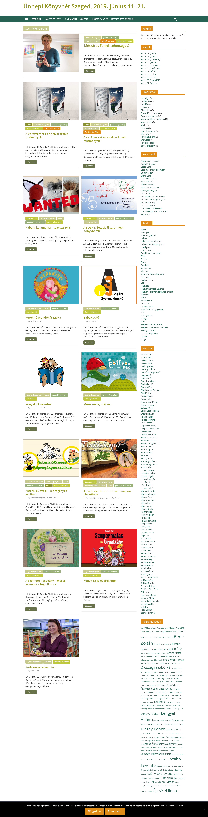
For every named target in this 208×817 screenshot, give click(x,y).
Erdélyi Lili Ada (147, 413)
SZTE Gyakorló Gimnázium (153, 196)
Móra (48, 485)
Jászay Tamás (148, 699)
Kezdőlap (36, 19)
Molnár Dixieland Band (166, 734)
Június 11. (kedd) (148, 53)
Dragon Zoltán (177, 668)
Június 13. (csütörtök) (35, 222)
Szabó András (154, 760)
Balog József (177, 631)
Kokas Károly (159, 705)
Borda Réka (146, 399)
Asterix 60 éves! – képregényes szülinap (46, 492)
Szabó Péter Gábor (149, 577)
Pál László (145, 517)
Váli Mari (161, 786)
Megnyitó (145, 134)
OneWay (145, 303)
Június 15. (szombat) (35, 485)
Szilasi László (170, 770)
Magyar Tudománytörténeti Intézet (157, 291)
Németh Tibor (147, 514)
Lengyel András (148, 479)
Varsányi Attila (147, 598)
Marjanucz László (177, 724)
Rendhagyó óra (148, 137)
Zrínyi (143, 339)
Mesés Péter (146, 497)
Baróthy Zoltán (148, 369)
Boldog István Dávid (158, 653)
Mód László (146, 506)
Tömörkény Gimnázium (151, 208)
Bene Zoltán (146, 378)
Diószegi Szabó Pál (156, 667)
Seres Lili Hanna (148, 556)
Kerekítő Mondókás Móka (43, 317)
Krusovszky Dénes (149, 464)
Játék (60, 218)
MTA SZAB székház (150, 187)
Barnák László (146, 637)
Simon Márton (147, 565)
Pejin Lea (145, 535)
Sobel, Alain (146, 568)
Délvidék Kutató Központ (152, 244)
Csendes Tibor (147, 405)
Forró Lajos (169, 679)
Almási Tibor (146, 354)
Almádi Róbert (170, 628)
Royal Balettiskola (152, 751)
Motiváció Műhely (152, 737)
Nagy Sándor (167, 737)
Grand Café (146, 175)
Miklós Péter (146, 503)
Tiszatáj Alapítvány (149, 333)
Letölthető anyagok (122, 19)
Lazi (142, 282)
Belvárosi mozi (157, 637)
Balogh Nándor (165, 632)
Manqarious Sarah (38, 408)
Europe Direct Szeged (157, 675)
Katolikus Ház (32, 312)
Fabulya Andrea (171, 675)
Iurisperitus (146, 268)
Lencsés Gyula (147, 476)
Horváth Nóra (147, 446)
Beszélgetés (146, 98)
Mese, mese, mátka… (97, 404)
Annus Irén (145, 632)
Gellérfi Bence (147, 431)
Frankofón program (35, 481)
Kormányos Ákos (148, 461)
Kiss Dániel (160, 701)
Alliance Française (38, 498)
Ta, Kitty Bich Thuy (52, 128)
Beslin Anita (153, 649)
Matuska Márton (148, 494)
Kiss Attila (150, 702)
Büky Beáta (145, 663)
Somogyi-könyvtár (125, 41)
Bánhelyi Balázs (148, 366)
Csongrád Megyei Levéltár (153, 169)
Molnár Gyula (147, 509)
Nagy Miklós (146, 511)
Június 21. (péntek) (110, 571)
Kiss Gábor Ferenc (173, 702)
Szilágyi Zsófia (147, 583)
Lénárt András (151, 724)
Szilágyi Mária (147, 580)
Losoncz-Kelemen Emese (165, 720)
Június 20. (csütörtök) (150, 80)
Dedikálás (145, 101)
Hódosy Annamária (149, 437)
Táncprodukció (91, 222)
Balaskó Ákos (147, 360)
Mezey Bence (153, 729)
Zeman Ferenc (146, 792)
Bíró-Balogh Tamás (150, 390)
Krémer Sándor (154, 709)
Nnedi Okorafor (162, 741)
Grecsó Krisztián (148, 434)
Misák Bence (153, 734)
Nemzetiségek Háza (148, 741)
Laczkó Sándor (147, 470)
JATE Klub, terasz (148, 178)
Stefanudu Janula (178, 754)
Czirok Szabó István (150, 410)
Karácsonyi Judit (159, 699)
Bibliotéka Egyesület (150, 161)
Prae (143, 312)
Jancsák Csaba (176, 692)
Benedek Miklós (148, 381)
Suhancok (144, 760)
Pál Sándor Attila (148, 520)
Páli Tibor (176, 747)
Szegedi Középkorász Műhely (154, 327)
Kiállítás (48, 662)
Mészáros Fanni (108, 41)
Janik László (145, 695)
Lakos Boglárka (177, 709)
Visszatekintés (100, 19)
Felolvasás (145, 107)
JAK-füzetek (166, 692)
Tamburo (179, 774)
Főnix (29, 124)
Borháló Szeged (148, 164)
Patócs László (147, 532)
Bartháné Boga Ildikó (150, 372)
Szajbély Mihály (177, 766)
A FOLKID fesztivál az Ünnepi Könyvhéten (103, 229)
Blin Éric (176, 649)
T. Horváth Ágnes (149, 586)
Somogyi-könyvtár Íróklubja (156, 753)
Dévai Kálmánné (147, 672)
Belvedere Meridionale (151, 241)
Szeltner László (159, 770)
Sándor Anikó (147, 553)
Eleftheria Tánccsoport (172, 672)
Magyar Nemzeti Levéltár (152, 288)
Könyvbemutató (92, 41)
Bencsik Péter (168, 637)
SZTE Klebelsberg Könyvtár (153, 199)
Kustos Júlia (146, 467)
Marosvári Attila (148, 491)
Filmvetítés (146, 110)
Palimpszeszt (147, 306)
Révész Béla (146, 550)
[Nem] (204, 809)
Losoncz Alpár (147, 488)
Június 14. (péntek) (59, 308)
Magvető (145, 285)
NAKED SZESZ (179, 737)
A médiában (71, 19)
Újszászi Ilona (165, 790)
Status (144, 321)
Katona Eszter (171, 699)
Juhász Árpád (147, 449)
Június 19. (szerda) (52, 571)
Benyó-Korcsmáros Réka (162, 644)
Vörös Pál (168, 786)
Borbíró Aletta (173, 652)
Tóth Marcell (146, 592)
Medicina (145, 294)
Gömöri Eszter (168, 682)
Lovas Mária (51, 498)
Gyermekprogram (93, 37)
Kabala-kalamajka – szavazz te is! (48, 227)
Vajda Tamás (165, 782)
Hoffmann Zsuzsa (149, 440)
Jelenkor (144, 271)
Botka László (153, 656)
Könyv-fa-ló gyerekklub (99, 581)
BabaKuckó (91, 317)
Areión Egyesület (148, 235)
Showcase (145, 139)
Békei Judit (35, 671)
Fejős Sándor (147, 416)
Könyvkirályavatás (38, 404)
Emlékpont (146, 247)
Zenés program (148, 145)
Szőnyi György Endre (161, 774)
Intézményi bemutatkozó (95, 485)
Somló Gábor (147, 571)
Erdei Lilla (144, 675)
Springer (144, 318)
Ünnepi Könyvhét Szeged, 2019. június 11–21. (84, 6)
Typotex (144, 336)
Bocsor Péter (145, 653)
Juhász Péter (146, 452)
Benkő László (147, 384)
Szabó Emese (36, 321)
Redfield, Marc (147, 547)
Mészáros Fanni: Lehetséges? (107, 45)
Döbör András (159, 672)
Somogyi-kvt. (147, 315)
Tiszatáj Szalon (148, 205)
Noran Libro (146, 300)
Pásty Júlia (145, 526)
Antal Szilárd (146, 357)
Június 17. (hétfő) (148, 71)
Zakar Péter (176, 786)
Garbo (143, 262)
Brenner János (164, 656)
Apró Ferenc (154, 632)
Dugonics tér (32, 218)
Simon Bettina (147, 562)
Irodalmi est (146, 122)
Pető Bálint (146, 538)
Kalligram (145, 277)
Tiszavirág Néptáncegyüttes (150, 778)
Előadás (144, 104)
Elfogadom (94, 811)
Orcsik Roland (174, 741)
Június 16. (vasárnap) (150, 68)
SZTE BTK (145, 193)
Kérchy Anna (146, 458)
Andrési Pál (180, 628)
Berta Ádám (146, 387)
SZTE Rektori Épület (150, 202)
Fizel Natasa (146, 422)
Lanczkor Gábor (148, 473)
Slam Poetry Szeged (166, 751)
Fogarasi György (148, 425)
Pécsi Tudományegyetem (152, 309)
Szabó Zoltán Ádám (163, 766)
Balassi (144, 238)
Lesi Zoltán (146, 482)
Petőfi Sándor (158, 747)
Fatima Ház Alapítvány (156, 679)
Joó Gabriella (154, 695)
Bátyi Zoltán (146, 375)
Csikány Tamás (164, 663)
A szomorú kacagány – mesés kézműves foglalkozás (45, 582)
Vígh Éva (144, 607)
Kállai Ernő (145, 455)
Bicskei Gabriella (164, 649)
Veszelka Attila (147, 604)
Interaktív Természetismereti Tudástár (104, 498)
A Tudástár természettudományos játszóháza (107, 492)
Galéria (84, 19)
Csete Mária (154, 663)
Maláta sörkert (147, 184)
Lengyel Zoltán (150, 714)
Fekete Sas (146, 250)
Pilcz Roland (146, 544)
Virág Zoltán (146, 610)
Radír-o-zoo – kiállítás (40, 667)
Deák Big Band (175, 663)
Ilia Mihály (168, 689)
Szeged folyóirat (147, 770)
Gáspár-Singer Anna (150, 428)
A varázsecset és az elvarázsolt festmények (46, 135)
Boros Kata (93, 321)
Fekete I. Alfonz (148, 419)
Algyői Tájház (145, 628)
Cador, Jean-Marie (149, 402)
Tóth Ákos (151, 782)
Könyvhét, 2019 (53, 19)
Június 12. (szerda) (110, 37)
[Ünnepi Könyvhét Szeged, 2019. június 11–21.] (26, 19)
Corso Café (146, 166)
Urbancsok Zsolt (148, 595)
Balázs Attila (146, 363)
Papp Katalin (146, 523)
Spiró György (147, 574)
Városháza (31, 398)
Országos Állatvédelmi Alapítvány (158, 743)
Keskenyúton (147, 280)
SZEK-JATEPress (148, 330)
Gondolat (145, 265)
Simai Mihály (146, 559)
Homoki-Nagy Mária (150, 443)
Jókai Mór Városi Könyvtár (153, 274)
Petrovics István (148, 541)
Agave (143, 229)
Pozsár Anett (168, 747)
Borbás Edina (147, 396)
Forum (144, 259)
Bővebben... (115, 811)
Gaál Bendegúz (157, 682)
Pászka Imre (146, 529)
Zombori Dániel (148, 612)
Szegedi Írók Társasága (151, 324)
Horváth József (152, 685)
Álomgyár (145, 232)
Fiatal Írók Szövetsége (151, 253)
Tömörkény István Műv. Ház (154, 211)
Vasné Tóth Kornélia (150, 601)
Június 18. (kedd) (148, 74)
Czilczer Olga (147, 408)
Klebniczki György (147, 705)
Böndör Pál (146, 393)
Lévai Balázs (146, 485)
